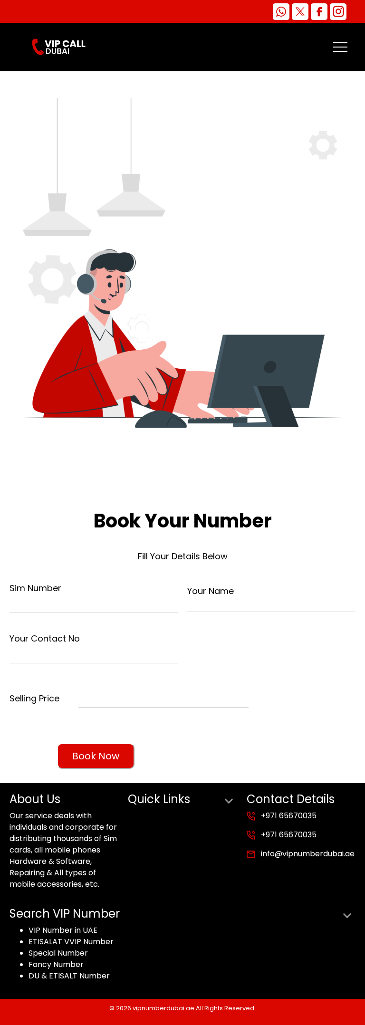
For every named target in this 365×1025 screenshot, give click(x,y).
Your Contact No (45, 638)
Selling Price (34, 698)
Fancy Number (56, 964)
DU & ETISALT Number (69, 975)
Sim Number (35, 588)
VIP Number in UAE (63, 930)
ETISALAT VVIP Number (71, 941)
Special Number (58, 953)
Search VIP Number (65, 914)
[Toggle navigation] (340, 47)
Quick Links (159, 799)
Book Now (95, 756)
